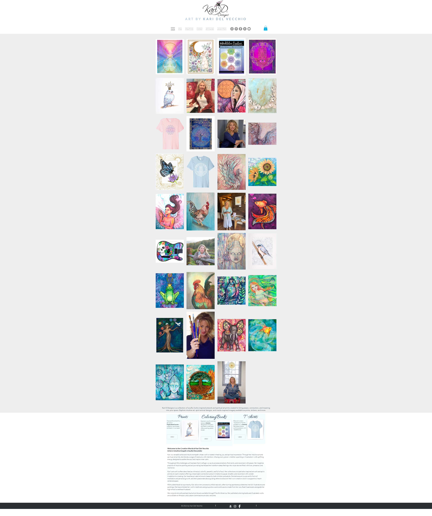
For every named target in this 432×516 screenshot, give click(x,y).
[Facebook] (240, 29)
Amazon (208, 423)
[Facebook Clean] (239, 506)
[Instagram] (232, 29)
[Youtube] (249, 29)
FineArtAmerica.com (172, 424)
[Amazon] (244, 29)
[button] (266, 28)
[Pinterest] (236, 29)
